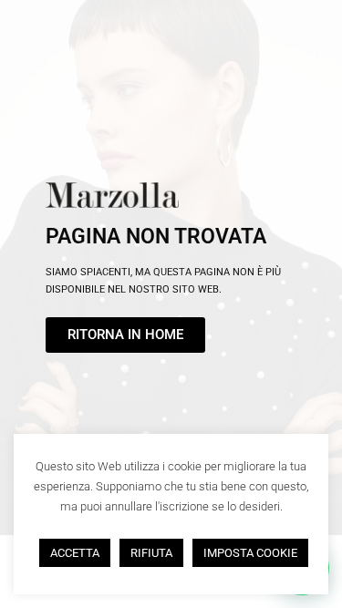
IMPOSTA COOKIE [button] (250, 553)
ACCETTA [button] (74, 553)
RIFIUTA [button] (151, 553)
